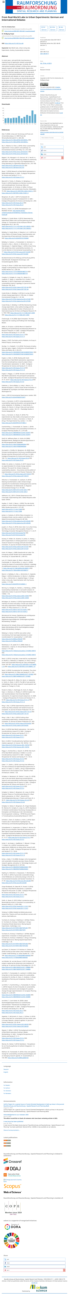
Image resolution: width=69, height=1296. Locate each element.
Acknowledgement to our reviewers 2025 (16, 1115)
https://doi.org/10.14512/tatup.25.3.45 (17, 800)
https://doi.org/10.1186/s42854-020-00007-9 (16, 568)
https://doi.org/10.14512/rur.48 (14, 43)
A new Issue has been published (13, 1121)
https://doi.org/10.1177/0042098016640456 (17, 955)
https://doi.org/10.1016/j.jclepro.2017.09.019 (18, 474)
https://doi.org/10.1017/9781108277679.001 (15, 928)
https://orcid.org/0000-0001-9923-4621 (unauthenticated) (19, 31)
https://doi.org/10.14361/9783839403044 (14, 444)
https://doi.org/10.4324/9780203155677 (13, 397)
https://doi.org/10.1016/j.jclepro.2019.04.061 (18, 723)
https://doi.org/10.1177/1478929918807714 (15, 271)
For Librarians (7, 1090)
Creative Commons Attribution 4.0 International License (50, 89)
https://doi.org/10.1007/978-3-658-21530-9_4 (20, 191)
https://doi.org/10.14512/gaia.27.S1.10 (13, 368)
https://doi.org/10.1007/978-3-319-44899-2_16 (21, 666)
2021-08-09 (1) (44, 53)
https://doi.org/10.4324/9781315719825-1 (14, 423)
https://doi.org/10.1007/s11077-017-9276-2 (14, 609)
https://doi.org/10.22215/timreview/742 (13, 533)
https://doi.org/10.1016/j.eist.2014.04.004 (18, 881)
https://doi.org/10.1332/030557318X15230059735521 (17, 352)
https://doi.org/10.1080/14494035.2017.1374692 (19, 674)
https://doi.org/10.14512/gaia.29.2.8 (18, 458)
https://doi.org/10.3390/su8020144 (18, 1058)
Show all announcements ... (12, 1130)
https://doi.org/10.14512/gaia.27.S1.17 (13, 334)
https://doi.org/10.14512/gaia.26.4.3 (12, 203)
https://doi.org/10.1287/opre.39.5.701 (13, 165)
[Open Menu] (3, 2)
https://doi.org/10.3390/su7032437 (12, 639)
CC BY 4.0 (57, 103)
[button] (52, 146)
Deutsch (6, 1069)
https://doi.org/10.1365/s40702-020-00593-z (15, 140)
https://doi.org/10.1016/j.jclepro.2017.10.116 (18, 711)
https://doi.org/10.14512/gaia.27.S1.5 (19, 837)
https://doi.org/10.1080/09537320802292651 (15, 867)
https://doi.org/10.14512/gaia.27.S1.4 (13, 786)
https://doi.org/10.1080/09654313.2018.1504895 (16, 995)
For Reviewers (7, 1093)
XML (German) (61, 28)
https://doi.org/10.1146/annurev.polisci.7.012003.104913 (19, 651)
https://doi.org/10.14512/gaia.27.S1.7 (13, 894)
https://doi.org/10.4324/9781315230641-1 (14, 584)
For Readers (7, 1085)
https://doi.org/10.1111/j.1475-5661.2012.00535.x (16, 226)
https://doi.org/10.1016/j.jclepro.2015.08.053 (15, 1024)
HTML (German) (52, 28)
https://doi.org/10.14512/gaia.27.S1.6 (13, 759)
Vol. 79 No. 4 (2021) (46, 63)
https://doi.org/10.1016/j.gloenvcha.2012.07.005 (16, 299)
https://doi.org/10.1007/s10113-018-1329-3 (14, 490)
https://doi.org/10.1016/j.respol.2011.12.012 (15, 906)
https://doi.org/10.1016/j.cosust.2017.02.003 (17, 252)
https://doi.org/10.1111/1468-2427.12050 (22, 313)
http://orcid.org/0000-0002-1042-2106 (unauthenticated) (19, 38)
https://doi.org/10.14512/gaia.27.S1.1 (13, 735)
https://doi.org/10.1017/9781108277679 (13, 930)
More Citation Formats (48, 138)
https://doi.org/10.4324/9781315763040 (16, 238)
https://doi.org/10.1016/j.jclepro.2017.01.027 (15, 547)
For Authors (7, 1088)
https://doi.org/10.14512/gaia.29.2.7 (12, 1010)
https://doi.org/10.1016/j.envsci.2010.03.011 (15, 152)
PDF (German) (44, 28)
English (6, 1072)
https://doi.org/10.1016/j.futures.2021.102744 (15, 745)
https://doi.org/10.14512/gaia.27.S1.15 (13, 853)
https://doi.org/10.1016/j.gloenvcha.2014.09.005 (16, 521)
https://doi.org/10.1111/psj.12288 (12, 509)
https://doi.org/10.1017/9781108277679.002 (15, 944)
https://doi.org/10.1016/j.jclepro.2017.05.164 (15, 287)
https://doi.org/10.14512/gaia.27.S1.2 (13, 177)
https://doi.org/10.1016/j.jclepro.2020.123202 (15, 596)
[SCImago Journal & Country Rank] (13, 1181)
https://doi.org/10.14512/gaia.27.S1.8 (21, 380)
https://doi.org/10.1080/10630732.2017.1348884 (16, 967)
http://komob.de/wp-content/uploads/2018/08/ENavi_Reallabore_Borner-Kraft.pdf (17, 212)
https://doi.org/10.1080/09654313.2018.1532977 (16, 432)
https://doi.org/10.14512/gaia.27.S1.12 (17, 700)
